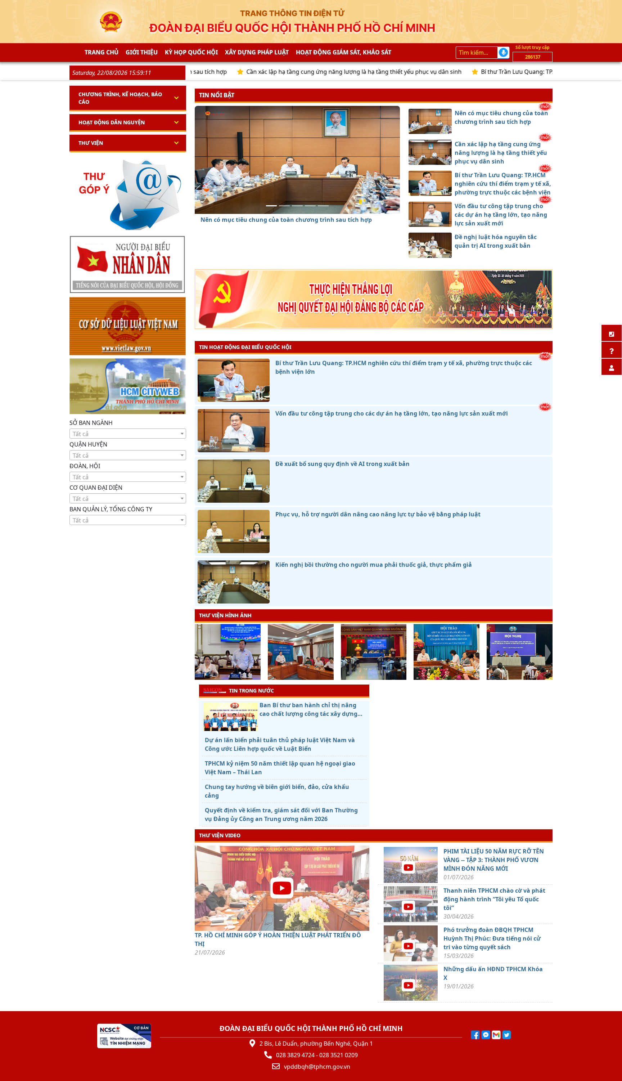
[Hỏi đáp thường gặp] (611, 349)
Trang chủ (101, 52)
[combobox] (127, 434)
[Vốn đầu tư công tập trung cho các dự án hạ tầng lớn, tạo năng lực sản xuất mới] (310, 206)
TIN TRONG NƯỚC (251, 690)
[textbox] (128, 434)
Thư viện (90, 142)
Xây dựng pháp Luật (257, 52)
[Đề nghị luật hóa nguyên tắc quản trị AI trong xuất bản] (323, 206)
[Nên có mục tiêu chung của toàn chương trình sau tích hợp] (271, 206)
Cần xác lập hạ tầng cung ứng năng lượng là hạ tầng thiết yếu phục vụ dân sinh (302, 72)
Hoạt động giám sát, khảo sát (343, 52)
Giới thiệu (142, 52)
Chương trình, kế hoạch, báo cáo (120, 98)
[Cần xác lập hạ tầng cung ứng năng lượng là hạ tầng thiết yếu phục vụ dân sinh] (284, 206)
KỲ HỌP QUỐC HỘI (191, 52)
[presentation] (199, 653)
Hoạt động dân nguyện (111, 122)
